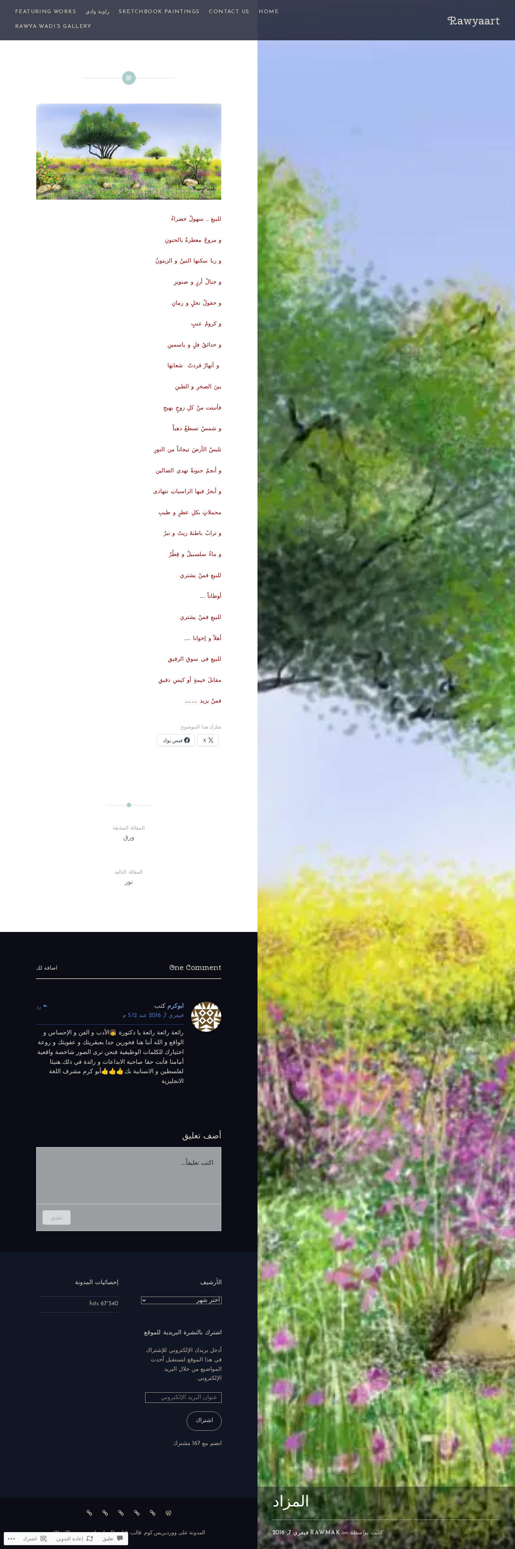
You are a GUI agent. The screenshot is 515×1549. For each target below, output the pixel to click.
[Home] (168, 1513)
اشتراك (204, 1421)
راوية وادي (97, 12)
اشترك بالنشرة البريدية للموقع (183, 1332)
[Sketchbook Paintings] (137, 1513)
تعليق (57, 1217)
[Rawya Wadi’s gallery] (89, 1513)
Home (269, 12)
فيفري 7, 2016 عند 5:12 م (153, 1016)
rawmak (325, 1533)
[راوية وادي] (121, 1513)
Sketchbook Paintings (159, 12)
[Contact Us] (152, 1513)
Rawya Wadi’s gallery (53, 26)
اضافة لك (46, 968)
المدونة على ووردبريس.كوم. (174, 1533)
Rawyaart (474, 20)
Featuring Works (45, 12)
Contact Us (229, 12)
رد (38, 1007)
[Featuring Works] (105, 1513)
